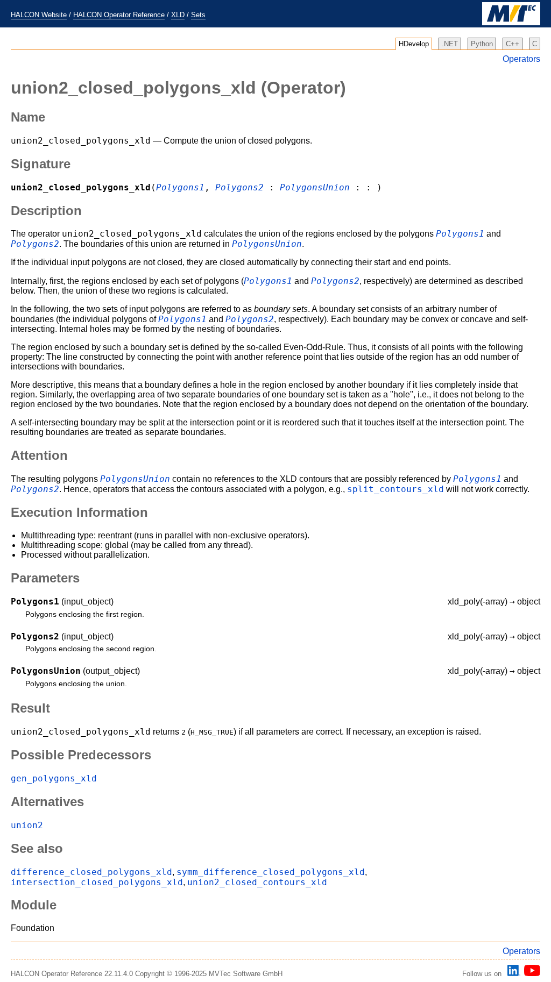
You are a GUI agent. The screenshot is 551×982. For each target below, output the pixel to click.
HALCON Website (39, 15)
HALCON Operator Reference (119, 15)
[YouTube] (530, 974)
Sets (198, 15)
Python (482, 44)
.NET (450, 44)
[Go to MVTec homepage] (511, 23)
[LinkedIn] (512, 974)
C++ (512, 44)
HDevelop (414, 44)
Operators (521, 58)
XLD (178, 15)
